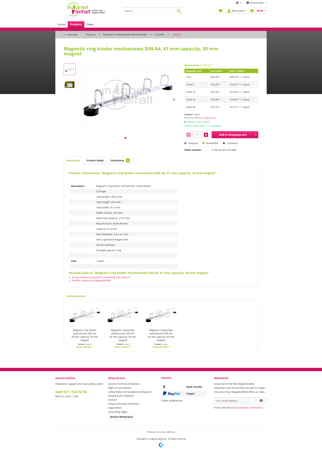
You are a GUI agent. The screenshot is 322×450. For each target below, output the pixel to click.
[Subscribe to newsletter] (261, 400)
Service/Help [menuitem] (256, 2)
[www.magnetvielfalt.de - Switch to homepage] (86, 9)
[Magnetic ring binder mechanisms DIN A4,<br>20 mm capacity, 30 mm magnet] (84, 315)
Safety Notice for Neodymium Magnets (130, 391)
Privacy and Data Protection (123, 403)
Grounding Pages (117, 411)
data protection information (247, 407)
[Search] (178, 11)
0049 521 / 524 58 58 (71, 392)
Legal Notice (115, 407)
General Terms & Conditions (124, 383)
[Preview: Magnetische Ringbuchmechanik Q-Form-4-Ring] (69, 69)
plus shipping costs (208, 117)
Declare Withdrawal (121, 416)
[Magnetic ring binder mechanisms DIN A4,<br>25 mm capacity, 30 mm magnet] (122, 315)
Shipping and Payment (121, 395)
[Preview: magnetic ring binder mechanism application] (69, 84)
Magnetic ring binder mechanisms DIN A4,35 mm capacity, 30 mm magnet (161, 335)
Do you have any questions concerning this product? (101, 277)
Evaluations (119, 160)
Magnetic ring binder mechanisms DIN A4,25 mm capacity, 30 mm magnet (123, 335)
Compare (192, 143)
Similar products (76, 296)
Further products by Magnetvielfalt (91, 280)
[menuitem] (152, 11)
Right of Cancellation (119, 387)
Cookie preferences (172, 400)
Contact (112, 399)
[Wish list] (220, 11)
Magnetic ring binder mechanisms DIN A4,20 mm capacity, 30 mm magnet (84, 335)
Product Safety (95, 160)
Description (73, 160)
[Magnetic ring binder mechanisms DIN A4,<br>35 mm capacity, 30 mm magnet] (161, 315)
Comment (232, 143)
